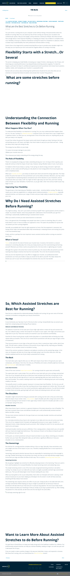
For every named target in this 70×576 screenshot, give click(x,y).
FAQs (52, 564)
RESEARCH (35, 3)
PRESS (30, 3)
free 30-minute (39, 553)
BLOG (66, 564)
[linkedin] (29, 568)
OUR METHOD (12, 3)
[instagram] (36, 568)
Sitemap (29, 573)
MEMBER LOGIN (59, 3)
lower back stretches (26, 370)
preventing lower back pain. (53, 457)
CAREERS (58, 564)
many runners (30, 399)
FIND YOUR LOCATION (22, 3)
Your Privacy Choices (63, 573)
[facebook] (33, 568)
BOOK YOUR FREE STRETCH (50, 3)
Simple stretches (52, 192)
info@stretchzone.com (35, 564)
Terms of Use (35, 573)
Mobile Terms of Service (44, 573)
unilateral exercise (27, 133)
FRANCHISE (42, 3)
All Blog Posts (5, 10)
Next (66, 10)
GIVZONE (51, 567)
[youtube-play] (40, 568)
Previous (8, 557)
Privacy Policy (53, 573)
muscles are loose (17, 174)
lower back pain (11, 365)
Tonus (7, 243)
